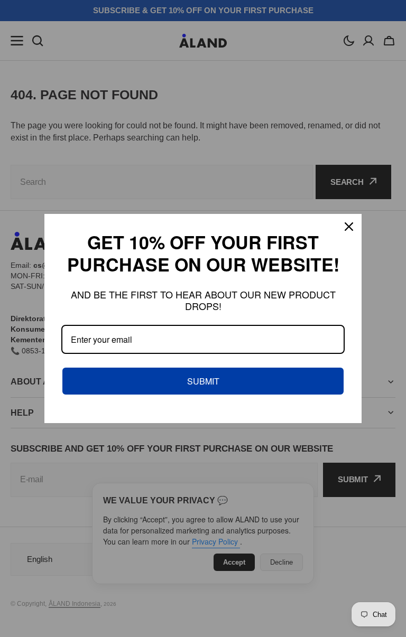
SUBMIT (203, 381)
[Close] (349, 226)
